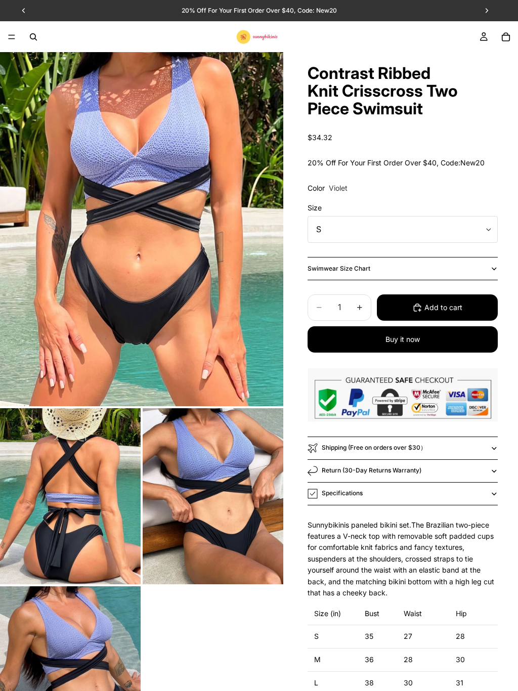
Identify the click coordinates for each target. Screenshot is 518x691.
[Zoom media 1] (141, 229)
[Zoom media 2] (70, 496)
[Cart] (506, 37)
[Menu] (11, 37)
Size (315, 207)
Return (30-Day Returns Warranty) (371, 470)
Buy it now (402, 339)
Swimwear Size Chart (339, 268)
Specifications (342, 493)
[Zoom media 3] (213, 496)
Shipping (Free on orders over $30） (374, 447)
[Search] (33, 37)
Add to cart (443, 307)
